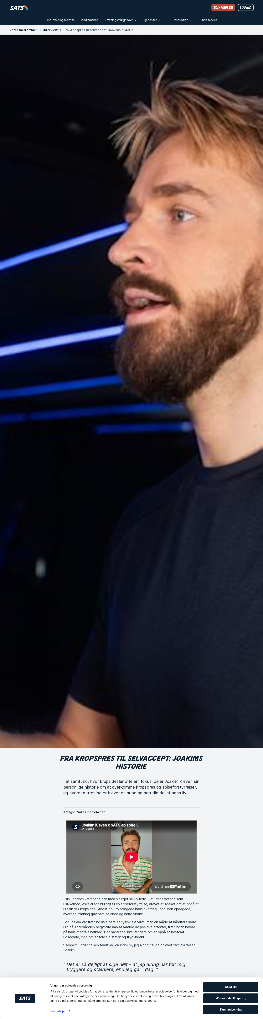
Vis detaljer (58, 1011)
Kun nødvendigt (231, 1009)
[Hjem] (18, 7)
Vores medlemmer (23, 30)
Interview (50, 30)
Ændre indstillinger (229, 998)
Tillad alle (230, 987)
